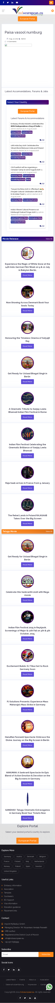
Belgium (43, 856)
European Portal (27, 19)
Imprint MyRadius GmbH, (14, 924)
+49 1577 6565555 (11, 942)
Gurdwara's (8, 896)
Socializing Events (18, 136)
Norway (7, 866)
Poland (17, 866)
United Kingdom (10, 871)
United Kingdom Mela (19, 218)
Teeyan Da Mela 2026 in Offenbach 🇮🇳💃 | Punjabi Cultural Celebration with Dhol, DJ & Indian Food (27, 191)
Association (9, 889)
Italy (27, 861)
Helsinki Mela (27, 132)
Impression (32, 985)
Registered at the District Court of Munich (22, 935)
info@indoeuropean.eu (14, 938)
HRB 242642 (10, 931)
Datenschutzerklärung (15, 985)
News (28, 179)
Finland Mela (16, 132)
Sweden (38, 866)
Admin (23, 39)
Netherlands (39, 861)
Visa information (10, 903)
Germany (7, 856)
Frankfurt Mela (28, 176)
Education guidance (12, 907)
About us (32, 980)
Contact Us (45, 985)
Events (22, 980)
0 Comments (11, 41)
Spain (28, 866)
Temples (7, 893)
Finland (17, 861)
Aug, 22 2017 (13, 39)
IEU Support (9, 900)
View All (49, 239)
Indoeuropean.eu (27, 992)
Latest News (11, 980)
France (6, 861)
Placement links (10, 911)
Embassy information (12, 885)
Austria (19, 856)
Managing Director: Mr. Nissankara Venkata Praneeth (26, 928)
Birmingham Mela (35, 218)
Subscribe (46, 954)
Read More (27, 275)
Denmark (30, 856)
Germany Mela (16, 176)
